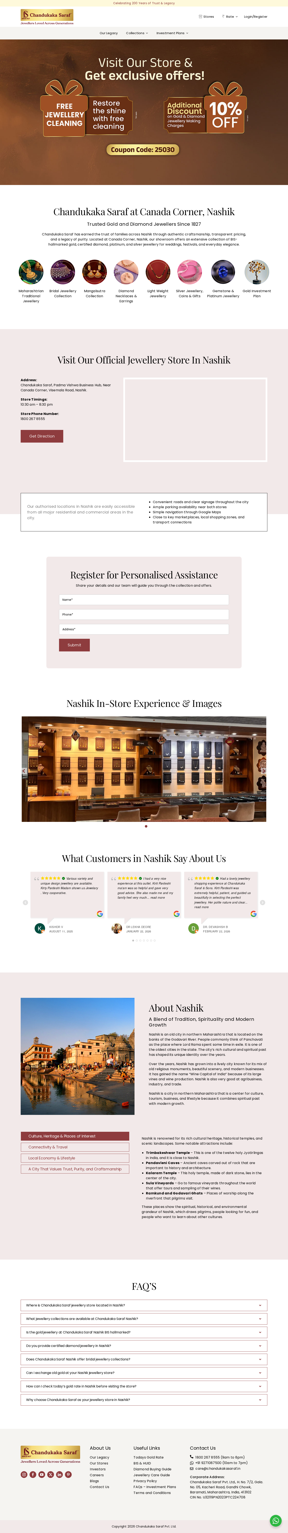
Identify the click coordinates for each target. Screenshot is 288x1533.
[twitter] (50, 1474)
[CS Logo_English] (47, 10)
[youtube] (41, 1474)
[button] (133, 826)
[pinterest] (68, 1474)
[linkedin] (59, 1474)
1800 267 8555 (207, 1457)
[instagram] (24, 1474)
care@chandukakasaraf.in (217, 1468)
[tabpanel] (202, 1180)
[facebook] (33, 1474)
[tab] (75, 1136)
